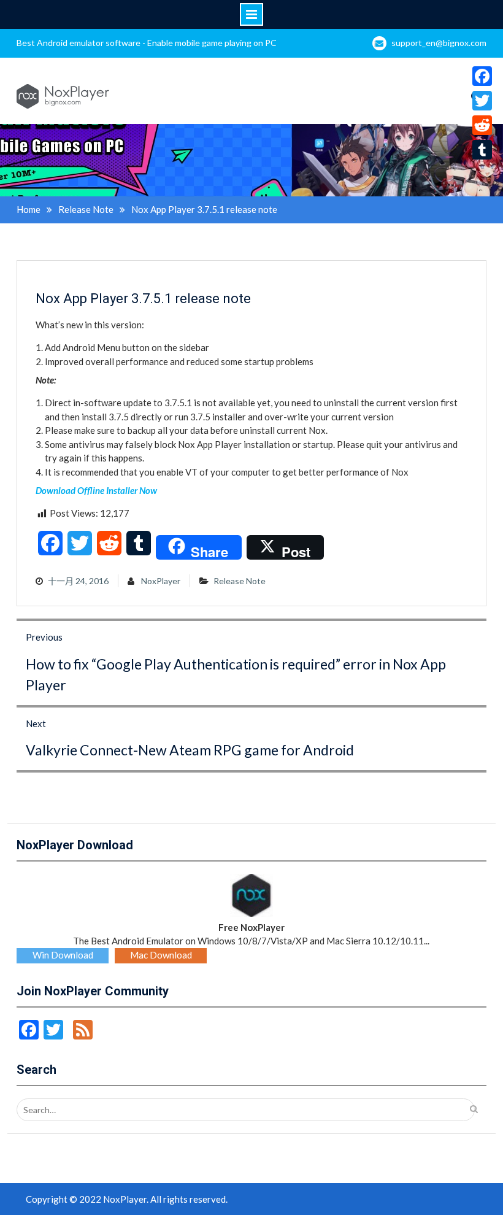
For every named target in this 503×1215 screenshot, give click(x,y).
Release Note (239, 581)
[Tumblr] (482, 149)
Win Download (63, 954)
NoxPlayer (160, 581)
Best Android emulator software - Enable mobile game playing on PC (147, 42)
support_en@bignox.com (438, 42)
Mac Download (161, 954)
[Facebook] (482, 76)
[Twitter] (482, 100)
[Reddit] (482, 125)
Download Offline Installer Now (96, 490)
